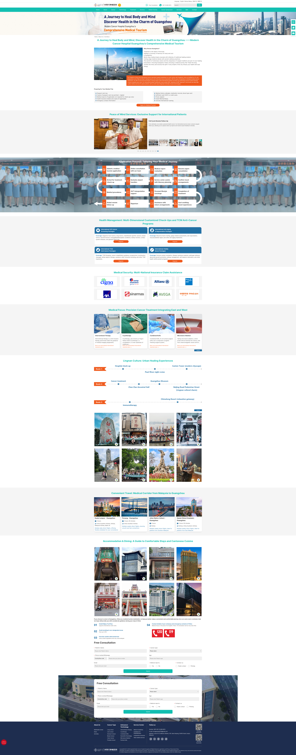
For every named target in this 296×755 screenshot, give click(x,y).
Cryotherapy (123, 731)
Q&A (187, 9)
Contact (194, 9)
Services (179, 9)
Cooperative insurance (139, 735)
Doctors (142, 9)
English (182, 1)
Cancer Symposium (167, 9)
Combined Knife (124, 733)
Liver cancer (110, 731)
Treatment (133, 9)
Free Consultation (153, 5)
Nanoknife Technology (126, 736)
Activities (96, 733)
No (159, 666)
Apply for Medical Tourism (148, 105)
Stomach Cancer (111, 733)
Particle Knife (123, 740)
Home (98, 9)
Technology (122, 9)
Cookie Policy (176, 749)
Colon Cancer (110, 738)
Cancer (113, 9)
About (105, 9)
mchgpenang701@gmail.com (160, 731)
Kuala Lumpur (182, 666)
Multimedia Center (98, 729)
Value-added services (139, 737)
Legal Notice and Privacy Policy (166, 749)
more (198, 350)
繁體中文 (200, 1)
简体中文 (195, 1)
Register (121, 241)
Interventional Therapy (126, 729)
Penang (193, 666)
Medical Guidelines (138, 729)
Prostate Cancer (111, 740)
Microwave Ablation (125, 738)
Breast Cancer (110, 736)
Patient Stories (153, 9)
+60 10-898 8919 (166, 5)
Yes (153, 666)
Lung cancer (110, 729)
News (95, 731)
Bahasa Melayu (188, 1)
